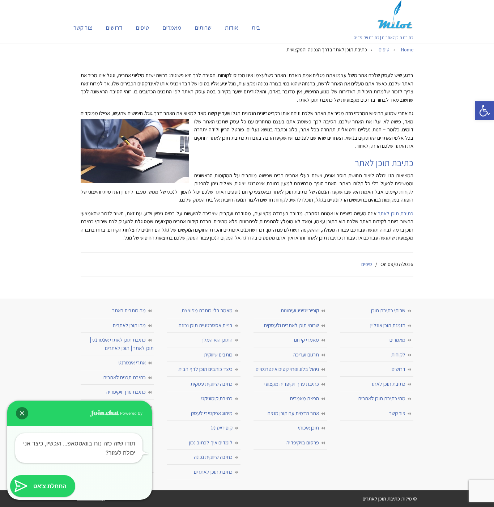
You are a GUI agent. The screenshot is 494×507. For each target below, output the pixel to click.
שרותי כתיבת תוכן (388, 310)
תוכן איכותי (308, 427)
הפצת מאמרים (304, 398)
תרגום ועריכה (306, 354)
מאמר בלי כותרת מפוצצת (207, 310)
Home (407, 49)
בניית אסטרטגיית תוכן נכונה (206, 325)
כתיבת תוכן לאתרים (213, 471)
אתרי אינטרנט (132, 362)
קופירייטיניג (222, 427)
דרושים (398, 369)
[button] (484, 110)
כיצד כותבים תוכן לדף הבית (205, 369)
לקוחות (398, 354)
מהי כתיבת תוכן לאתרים (381, 398)
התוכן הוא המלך (217, 339)
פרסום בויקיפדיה (302, 442)
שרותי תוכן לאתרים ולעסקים (291, 325)
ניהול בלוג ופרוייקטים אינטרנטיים (287, 369)
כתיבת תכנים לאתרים (124, 377)
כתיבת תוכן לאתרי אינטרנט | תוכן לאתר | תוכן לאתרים (122, 343)
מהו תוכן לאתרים (129, 325)
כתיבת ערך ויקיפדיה (126, 391)
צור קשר (397, 413)
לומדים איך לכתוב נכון (211, 442)
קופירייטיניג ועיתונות (300, 310)
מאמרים (397, 339)
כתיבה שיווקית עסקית (212, 383)
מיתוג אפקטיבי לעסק (212, 413)
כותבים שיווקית (218, 354)
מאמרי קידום (306, 339)
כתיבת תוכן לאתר (395, 213)
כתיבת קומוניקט (217, 398)
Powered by (130, 413)
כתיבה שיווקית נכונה (213, 456)
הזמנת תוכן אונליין (387, 325)
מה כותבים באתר (129, 310)
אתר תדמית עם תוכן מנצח (293, 413)
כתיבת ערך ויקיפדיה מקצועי (291, 383)
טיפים (384, 49)
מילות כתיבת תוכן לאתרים (395, 14)
